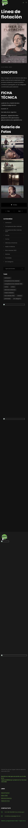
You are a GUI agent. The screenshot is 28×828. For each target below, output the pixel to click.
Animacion (8, 222)
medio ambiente (10, 246)
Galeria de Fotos (5, 801)
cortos (7, 235)
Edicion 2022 (4, 795)
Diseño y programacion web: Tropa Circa (13, 821)
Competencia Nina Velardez (13, 226)
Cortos (7, 239)
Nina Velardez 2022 (10, 250)
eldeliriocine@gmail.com (9, 105)
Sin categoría (9, 261)
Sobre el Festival (5, 793)
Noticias (7, 254)
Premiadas (8, 258)
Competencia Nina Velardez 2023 (13, 230)
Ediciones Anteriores (11, 243)
